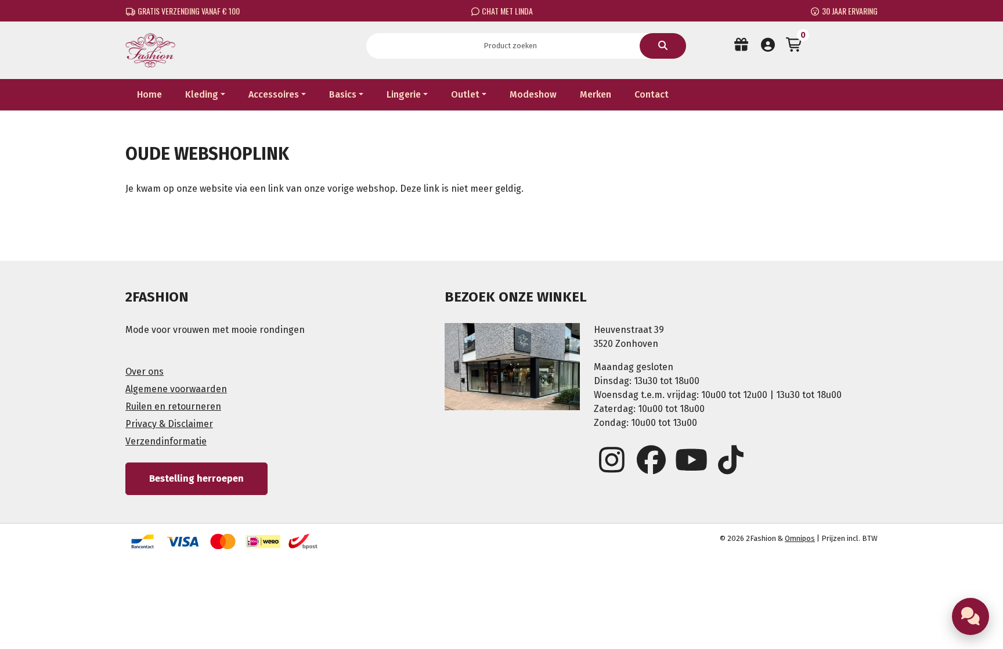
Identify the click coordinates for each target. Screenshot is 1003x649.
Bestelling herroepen (196, 478)
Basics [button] (342, 94)
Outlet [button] (465, 94)
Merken (595, 94)
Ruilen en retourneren (173, 406)
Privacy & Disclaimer (169, 423)
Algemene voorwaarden (176, 389)
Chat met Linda (506, 11)
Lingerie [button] (404, 94)
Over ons (144, 371)
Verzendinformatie (166, 441)
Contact (651, 94)
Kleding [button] (201, 94)
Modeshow (533, 94)
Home (149, 94)
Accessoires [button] (273, 94)
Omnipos (800, 538)
